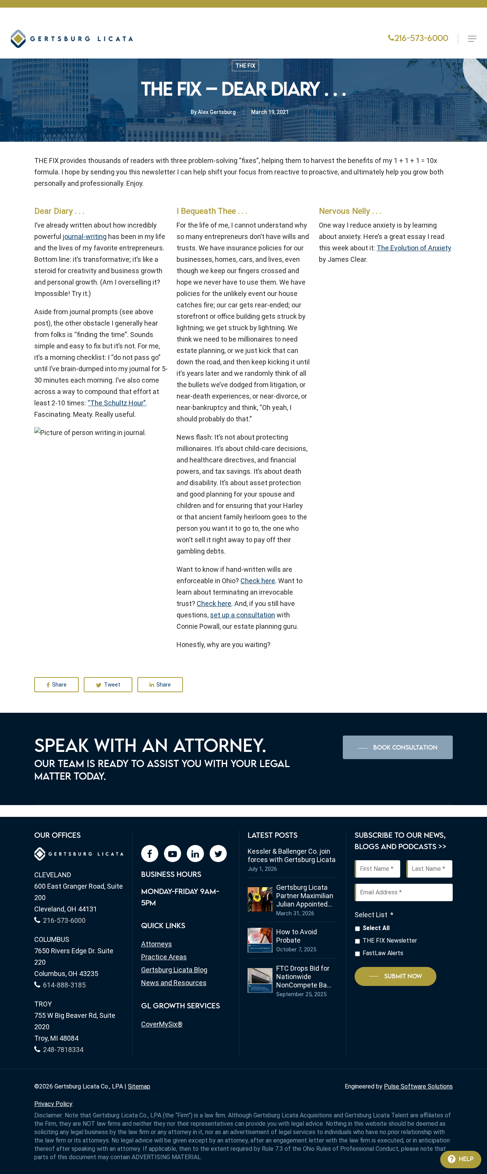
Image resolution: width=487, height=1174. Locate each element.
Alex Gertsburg (217, 112)
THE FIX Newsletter (390, 940)
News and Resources (174, 983)
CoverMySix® (162, 1024)
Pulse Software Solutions (418, 1086)
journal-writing (85, 236)
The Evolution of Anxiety (414, 248)
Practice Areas (164, 957)
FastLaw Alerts (383, 953)
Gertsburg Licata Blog (174, 970)
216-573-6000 (421, 39)
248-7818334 (63, 1050)
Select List (374, 915)
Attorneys (156, 944)
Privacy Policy (53, 1104)
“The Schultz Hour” (117, 403)
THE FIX (245, 66)
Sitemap (139, 1086)
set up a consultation (242, 615)
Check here (257, 581)
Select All (376, 928)
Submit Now (403, 976)
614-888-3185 (64, 985)
